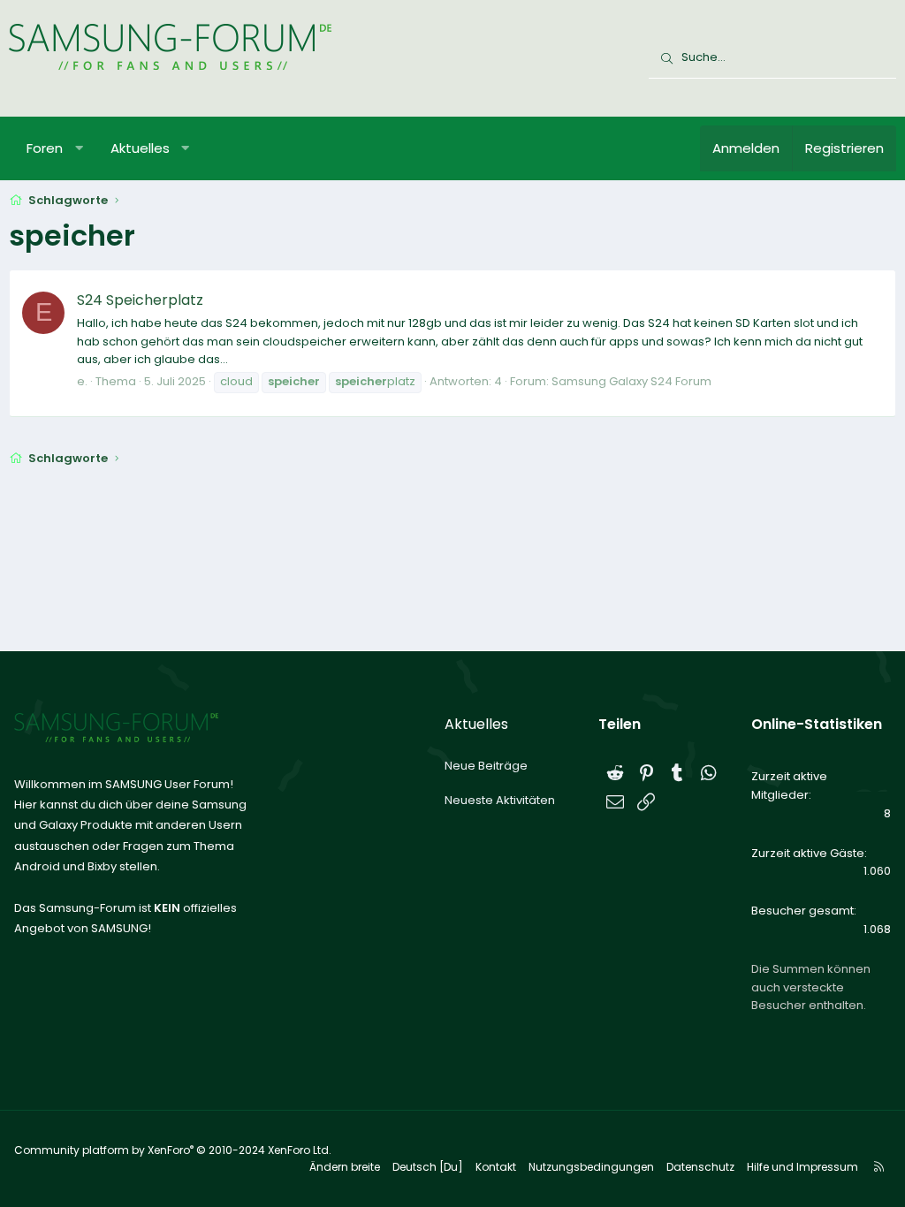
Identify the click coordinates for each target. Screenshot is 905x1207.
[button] (79, 148)
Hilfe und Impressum (802, 1166)
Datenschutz (700, 1166)
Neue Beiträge (486, 765)
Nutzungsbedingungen (591, 1166)
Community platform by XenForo (172, 1150)
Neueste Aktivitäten (500, 800)
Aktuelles (140, 148)
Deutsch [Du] (427, 1166)
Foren (45, 148)
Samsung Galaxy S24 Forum (631, 381)
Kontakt (495, 1166)
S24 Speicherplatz (140, 300)
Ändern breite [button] (344, 1166)
